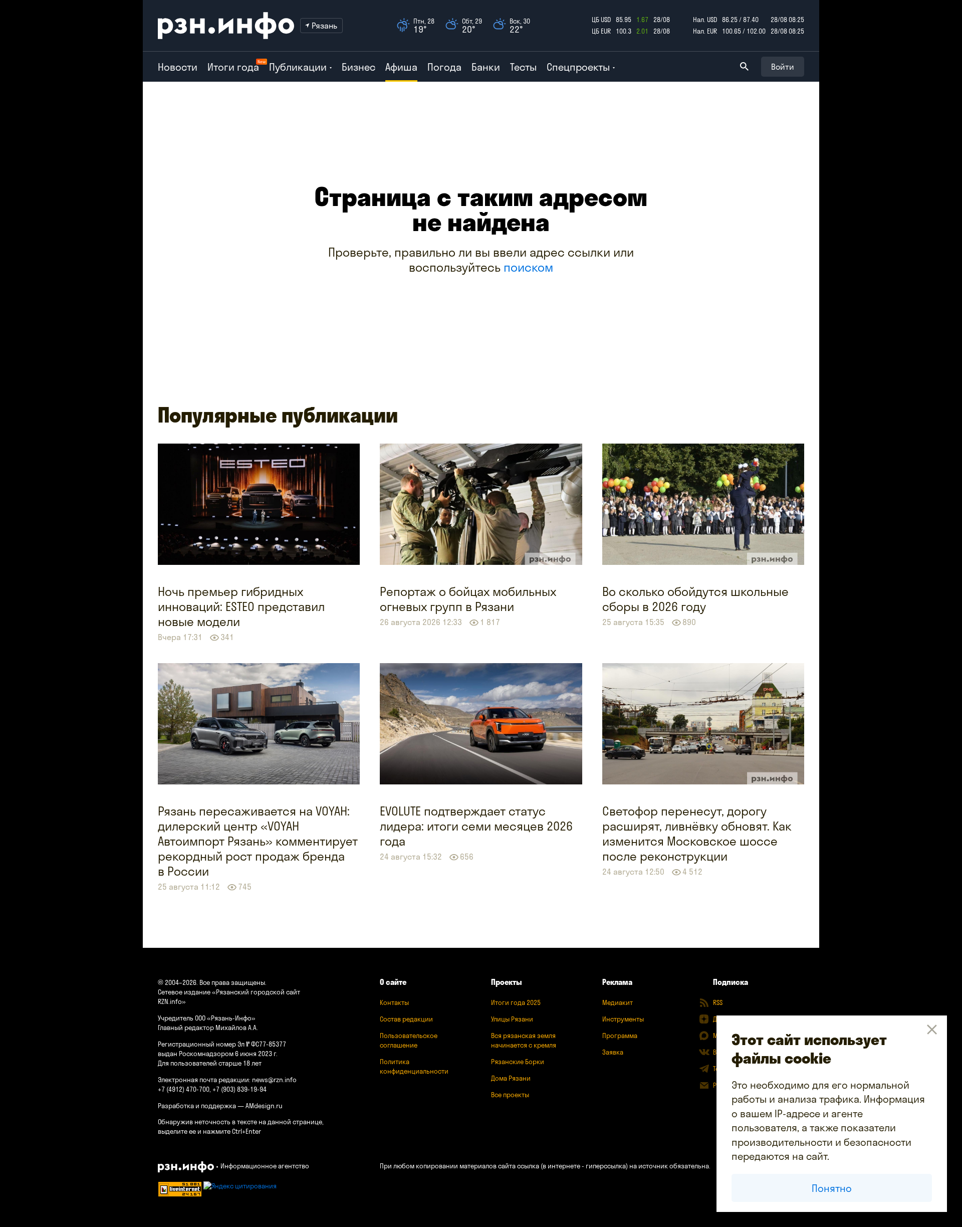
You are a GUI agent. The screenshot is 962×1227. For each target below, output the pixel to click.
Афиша (401, 67)
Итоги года (233, 67)
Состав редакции (406, 1019)
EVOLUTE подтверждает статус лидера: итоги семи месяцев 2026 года (476, 826)
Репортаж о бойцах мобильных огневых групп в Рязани (468, 599)
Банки (485, 67)
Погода (444, 67)
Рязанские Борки (517, 1062)
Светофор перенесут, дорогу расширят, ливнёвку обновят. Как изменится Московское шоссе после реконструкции (697, 833)
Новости (177, 67)
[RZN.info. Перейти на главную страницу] (226, 25)
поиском (528, 267)
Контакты (394, 1002)
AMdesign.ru (264, 1106)
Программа (619, 1036)
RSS (718, 1002)
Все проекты (510, 1095)
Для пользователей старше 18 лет (210, 1063)
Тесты (523, 67)
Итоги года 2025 (516, 1002)
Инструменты (623, 1019)
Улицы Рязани (512, 1019)
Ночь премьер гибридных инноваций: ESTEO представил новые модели (241, 606)
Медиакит (617, 1002)
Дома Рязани (511, 1078)
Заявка (612, 1052)
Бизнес (358, 67)
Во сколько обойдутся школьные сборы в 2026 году (695, 599)
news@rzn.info (274, 1080)
